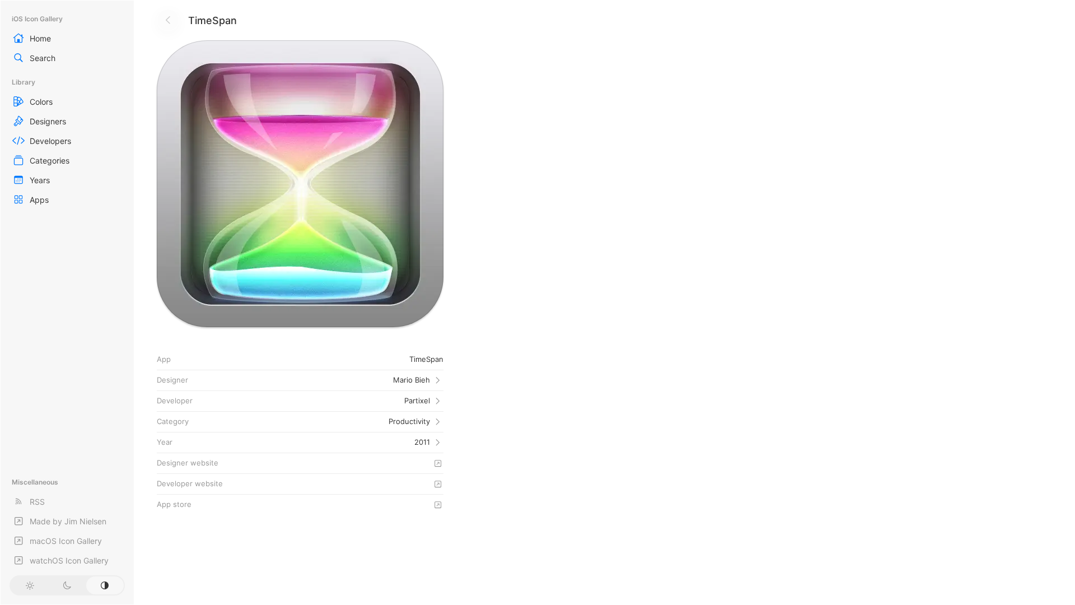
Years (40, 180)
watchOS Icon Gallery (69, 560)
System (105, 585)
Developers (50, 141)
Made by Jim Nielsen (68, 521)
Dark (67, 585)
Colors (41, 101)
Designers (48, 121)
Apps (39, 199)
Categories (49, 160)
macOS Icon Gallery (66, 541)
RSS (37, 501)
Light (29, 585)
